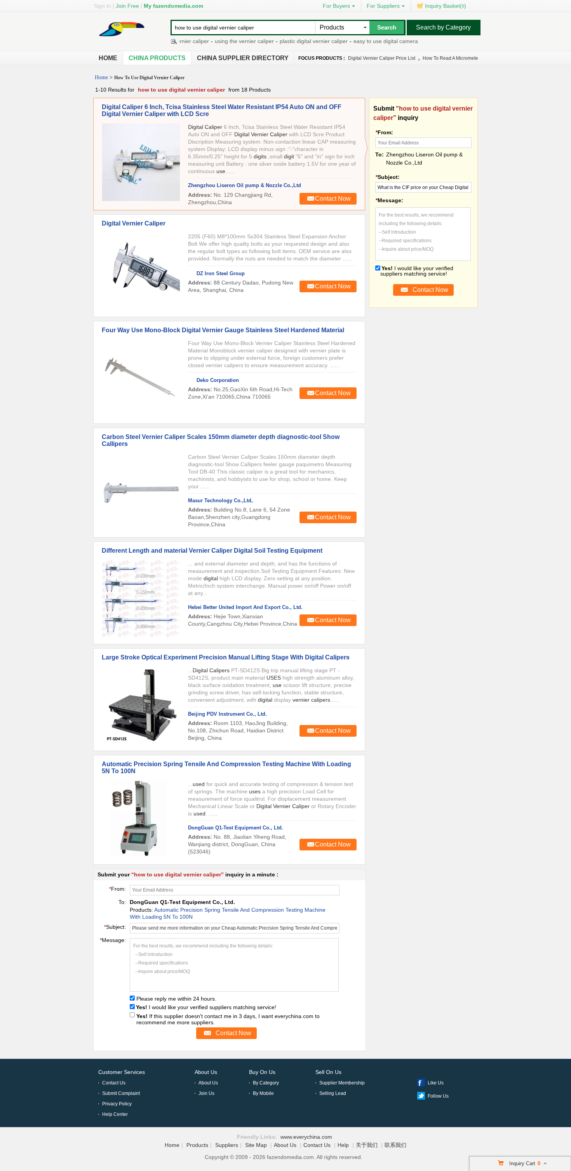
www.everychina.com (306, 1137)
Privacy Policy (117, 1104)
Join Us (206, 1093)
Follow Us (438, 1096)
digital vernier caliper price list (381, 58)
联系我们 (395, 1145)
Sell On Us (328, 1072)
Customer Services (121, 1072)
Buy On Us (262, 1072)
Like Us (436, 1083)
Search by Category (443, 27)
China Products (157, 58)
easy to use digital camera (371, 41)
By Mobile (263, 1093)
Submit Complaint (121, 1093)
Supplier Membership (342, 1083)
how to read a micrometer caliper (459, 58)
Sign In (102, 6)
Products (197, 1145)
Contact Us (113, 1083)
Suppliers (226, 1145)
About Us (206, 1072)
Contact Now (333, 198)
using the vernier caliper (230, 41)
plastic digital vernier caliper (300, 41)
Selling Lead (332, 1093)
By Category (266, 1083)
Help (343, 1145)
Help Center (115, 1114)
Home (108, 58)
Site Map (256, 1145)
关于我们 (367, 1145)
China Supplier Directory (243, 58)
